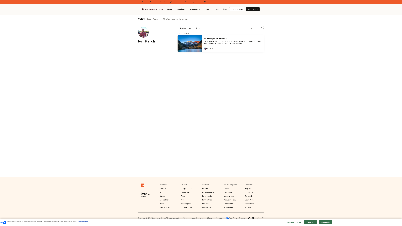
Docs (149, 19)
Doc (178, 33)
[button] (257, 27)
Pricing (224, 9)
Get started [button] (253, 9)
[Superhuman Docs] (152, 9)
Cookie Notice (83, 221)
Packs (155, 19)
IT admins (185, 33)
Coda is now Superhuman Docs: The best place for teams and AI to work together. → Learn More (175, 2)
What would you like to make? (177, 19)
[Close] (398, 222)
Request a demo (237, 9)
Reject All (310, 222)
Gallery (209, 9)
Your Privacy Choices (237, 218)
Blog (216, 9)
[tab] (185, 29)
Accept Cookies (325, 222)
